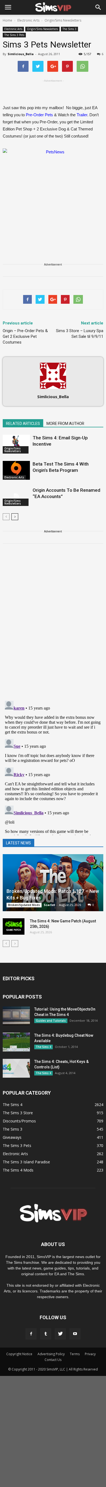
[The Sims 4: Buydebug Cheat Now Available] (16, 1042)
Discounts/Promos (19, 1121)
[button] (98, 7)
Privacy (90, 1354)
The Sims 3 (69, 29)
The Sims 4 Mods (18, 1170)
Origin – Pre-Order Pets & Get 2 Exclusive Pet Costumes (25, 336)
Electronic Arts (13, 29)
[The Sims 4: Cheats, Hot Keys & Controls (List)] (16, 1068)
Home (7, 20)
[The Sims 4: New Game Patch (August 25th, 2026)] (13, 926)
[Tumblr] (45, 1333)
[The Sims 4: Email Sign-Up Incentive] (16, 444)
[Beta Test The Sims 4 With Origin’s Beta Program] (16, 470)
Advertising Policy (51, 1354)
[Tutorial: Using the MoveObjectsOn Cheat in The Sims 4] (16, 1015)
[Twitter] (60, 1333)
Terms (75, 1354)
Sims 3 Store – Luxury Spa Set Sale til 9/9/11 (79, 333)
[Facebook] (31, 1333)
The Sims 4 (43, 1047)
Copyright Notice (19, 1354)
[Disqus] (53, 625)
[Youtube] (75, 1333)
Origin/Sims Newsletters (42, 29)
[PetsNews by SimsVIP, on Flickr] (53, 194)
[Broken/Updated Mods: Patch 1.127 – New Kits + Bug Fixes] (53, 882)
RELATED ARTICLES (23, 423)
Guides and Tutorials (51, 1021)
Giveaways (12, 1137)
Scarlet (49, 905)
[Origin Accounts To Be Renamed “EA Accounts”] (16, 496)
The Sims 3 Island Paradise (26, 1161)
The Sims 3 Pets (14, 35)
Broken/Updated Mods (24, 905)
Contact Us (53, 1359)
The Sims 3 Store (18, 1112)
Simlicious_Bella (21, 54)
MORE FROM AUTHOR (65, 423)
